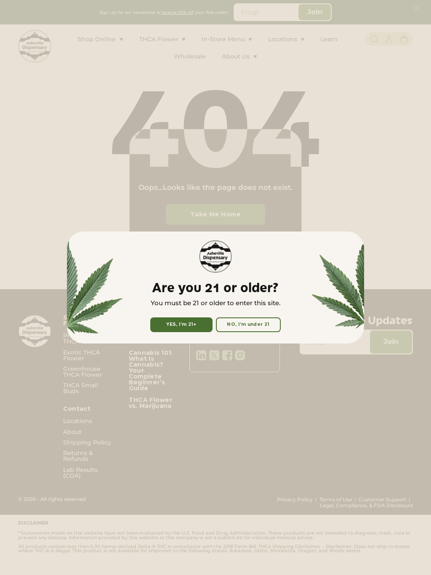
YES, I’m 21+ (181, 324)
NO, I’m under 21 (248, 324)
